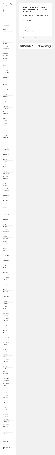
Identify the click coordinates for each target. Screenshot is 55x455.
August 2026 (5, 38)
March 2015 (5, 270)
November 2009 (5, 380)
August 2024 (5, 79)
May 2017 (4, 226)
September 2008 (5, 404)
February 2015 (5, 272)
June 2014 (4, 286)
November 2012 (5, 318)
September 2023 (5, 96)
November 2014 (5, 277)
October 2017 (5, 217)
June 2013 (4, 306)
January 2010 (5, 376)
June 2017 (4, 224)
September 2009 (5, 383)
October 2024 (5, 75)
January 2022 (5, 130)
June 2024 (4, 82)
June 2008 (4, 409)
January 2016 (5, 253)
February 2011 (5, 354)
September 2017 (5, 219)
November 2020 (5, 154)
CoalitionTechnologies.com (7, 10)
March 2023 (5, 106)
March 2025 (5, 67)
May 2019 (4, 185)
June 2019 (4, 183)
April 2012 (4, 330)
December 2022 (5, 111)
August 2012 (5, 323)
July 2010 (4, 366)
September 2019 (5, 178)
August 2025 (5, 58)
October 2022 (5, 115)
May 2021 (4, 144)
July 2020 (4, 161)
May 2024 (4, 84)
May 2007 (4, 431)
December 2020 (5, 152)
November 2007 (5, 421)
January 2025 (5, 70)
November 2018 (5, 195)
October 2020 (5, 156)
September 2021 (5, 137)
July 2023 (4, 99)
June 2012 (4, 327)
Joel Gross (31, 37)
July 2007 (4, 428)
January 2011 (5, 356)
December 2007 (5, 419)
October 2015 (5, 258)
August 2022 (5, 118)
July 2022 (4, 120)
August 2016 (5, 241)
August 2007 (5, 426)
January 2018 (5, 212)
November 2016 (5, 236)
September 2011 (5, 342)
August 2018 (5, 200)
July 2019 (4, 181)
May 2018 (4, 205)
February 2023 (5, 108)
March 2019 (5, 188)
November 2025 (5, 53)
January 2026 (5, 50)
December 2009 (5, 378)
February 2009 (5, 395)
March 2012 (5, 332)
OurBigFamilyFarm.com (6, 13)
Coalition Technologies (33, 31)
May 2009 (4, 390)
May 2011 (4, 349)
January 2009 (5, 397)
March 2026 (5, 46)
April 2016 (4, 248)
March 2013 (5, 311)
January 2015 (5, 274)
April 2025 (4, 65)
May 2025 (4, 63)
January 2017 (5, 233)
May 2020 (4, 164)
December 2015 (5, 255)
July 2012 (4, 325)
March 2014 (5, 291)
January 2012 (5, 335)
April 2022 (4, 125)
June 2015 (4, 265)
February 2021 (5, 149)
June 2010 (4, 368)
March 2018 (5, 209)
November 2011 (5, 339)
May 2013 (4, 308)
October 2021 (5, 135)
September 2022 (5, 116)
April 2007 (4, 433)
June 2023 (4, 101)
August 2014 (5, 282)
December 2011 (5, 337)
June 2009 (4, 388)
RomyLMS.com (5, 12)
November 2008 (5, 400)
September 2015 (5, 260)
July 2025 (4, 60)
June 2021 (4, 142)
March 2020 (5, 168)
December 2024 (5, 72)
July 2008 (4, 407)
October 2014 (5, 279)
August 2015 (5, 262)
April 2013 (4, 310)
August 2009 (5, 385)
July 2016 (4, 243)
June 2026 (4, 41)
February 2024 (5, 87)
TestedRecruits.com (6, 11)
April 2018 (4, 207)
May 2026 (4, 43)
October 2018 (5, 197)
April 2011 (4, 351)
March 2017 (5, 229)
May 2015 (4, 267)
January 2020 (5, 171)
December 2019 (5, 173)
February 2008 (5, 416)
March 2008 (5, 414)
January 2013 (5, 315)
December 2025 (5, 51)
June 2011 (4, 347)
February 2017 (5, 231)
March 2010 (5, 373)
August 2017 (5, 221)
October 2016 (5, 238)
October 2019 (5, 176)
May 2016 (4, 246)
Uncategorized (36, 37)
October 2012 (5, 320)
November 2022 (5, 113)
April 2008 (4, 412)
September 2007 (5, 424)
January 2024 (5, 89)
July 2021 (4, 140)
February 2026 (5, 48)
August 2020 (5, 159)
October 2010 (5, 361)
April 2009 (4, 392)
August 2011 (5, 344)
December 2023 (5, 91)
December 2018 (5, 193)
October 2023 (5, 94)
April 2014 (4, 289)
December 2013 (5, 296)
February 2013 (5, 313)
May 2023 (4, 103)
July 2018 (4, 202)
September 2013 (5, 301)
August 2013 (5, 303)
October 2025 (5, 55)
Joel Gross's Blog (7, 4)
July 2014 (4, 284)
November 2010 (5, 359)
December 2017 (5, 214)
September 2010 (5, 363)
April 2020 (4, 166)
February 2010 (5, 375)
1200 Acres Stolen (5, 441)
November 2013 (5, 298)
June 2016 (4, 245)
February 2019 (5, 190)
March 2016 (5, 250)
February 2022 (5, 128)
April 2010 (4, 371)
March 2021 (5, 147)
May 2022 (4, 123)
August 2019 (5, 180)
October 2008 (5, 402)
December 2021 (5, 132)
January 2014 (5, 294)
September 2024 (5, 77)
